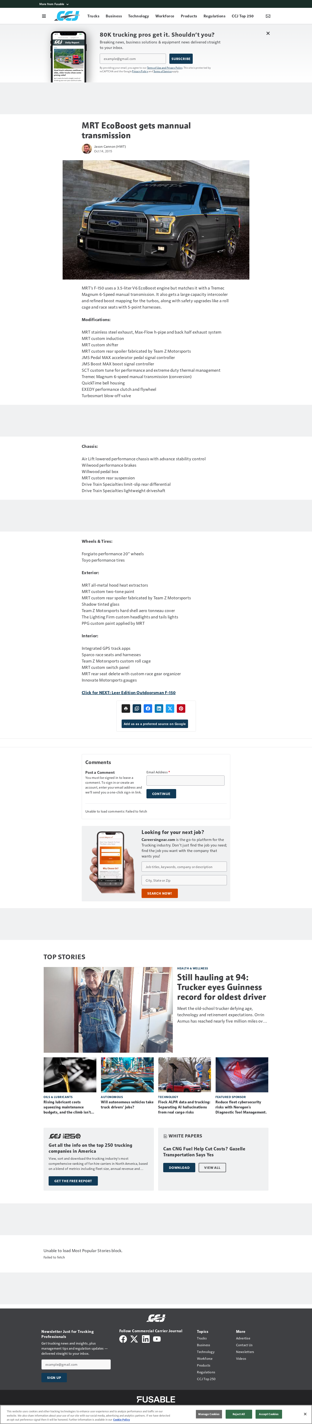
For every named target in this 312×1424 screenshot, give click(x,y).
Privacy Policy (140, 71)
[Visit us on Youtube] (157, 1338)
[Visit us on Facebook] (123, 1338)
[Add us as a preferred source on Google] (137, 708)
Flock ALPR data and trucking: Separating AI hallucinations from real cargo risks (184, 1107)
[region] (156, 1414)
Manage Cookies (208, 1414)
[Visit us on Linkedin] (146, 1338)
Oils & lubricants (58, 1097)
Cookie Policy (121, 1419)
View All (212, 1167)
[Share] (148, 708)
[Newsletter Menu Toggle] (268, 16)
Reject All (239, 1414)
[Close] (305, 1414)
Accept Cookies (268, 1414)
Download (179, 1167)
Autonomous (112, 1097)
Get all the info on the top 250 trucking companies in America (90, 1148)
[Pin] (181, 708)
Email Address (158, 772)
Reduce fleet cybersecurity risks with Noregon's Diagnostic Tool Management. (241, 1107)
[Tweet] (170, 708)
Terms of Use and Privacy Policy (165, 67)
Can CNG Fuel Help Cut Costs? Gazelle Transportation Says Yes (204, 1152)
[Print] (126, 708)
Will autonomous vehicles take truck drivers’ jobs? (127, 1104)
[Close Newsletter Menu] (268, 33)
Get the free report (73, 1181)
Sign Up (54, 1377)
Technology (168, 1097)
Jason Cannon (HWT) (110, 146)
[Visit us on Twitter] (134, 1338)
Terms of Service (162, 71)
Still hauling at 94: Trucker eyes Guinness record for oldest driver (221, 987)
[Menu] (43, 16)
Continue (161, 794)
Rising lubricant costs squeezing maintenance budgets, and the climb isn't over (67, 1107)
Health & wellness (192, 968)
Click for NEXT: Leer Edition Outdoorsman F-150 (129, 692)
